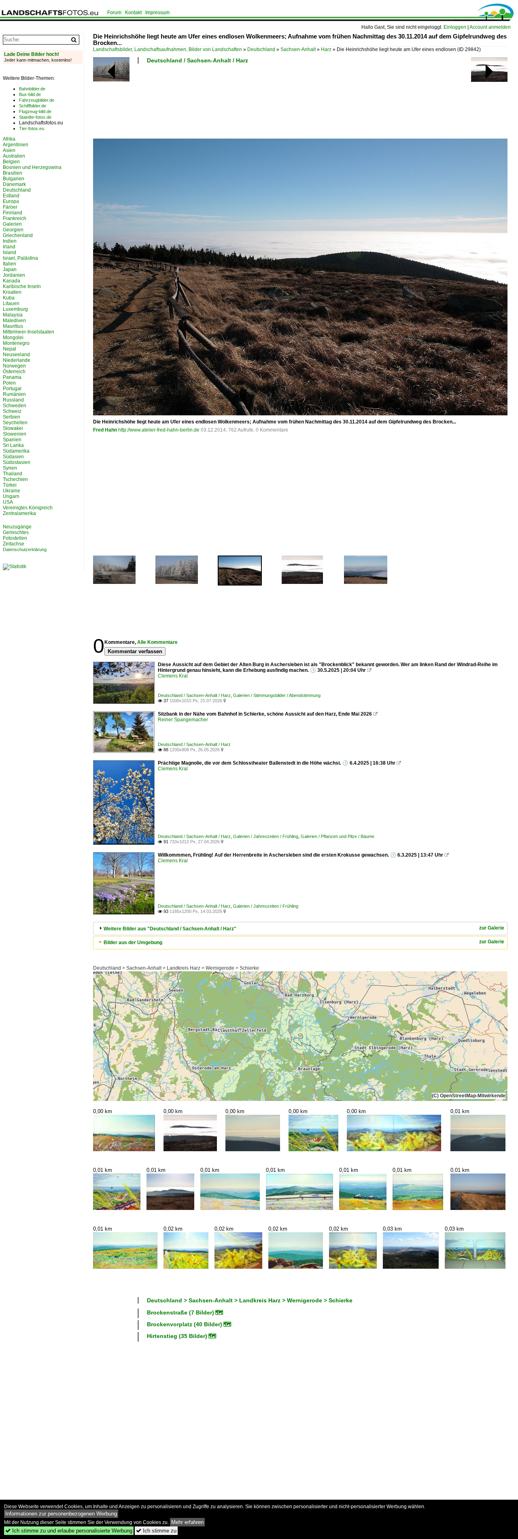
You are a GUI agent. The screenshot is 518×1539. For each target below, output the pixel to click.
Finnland (12, 213)
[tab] (300, 928)
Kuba (9, 298)
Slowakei (13, 428)
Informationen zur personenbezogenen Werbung (61, 1514)
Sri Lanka (13, 445)
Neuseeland (16, 354)
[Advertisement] (240, 104)
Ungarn (11, 496)
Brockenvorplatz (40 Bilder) (184, 1324)
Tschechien (15, 479)
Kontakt (133, 12)
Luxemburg (15, 309)
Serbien (11, 417)
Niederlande (16, 360)
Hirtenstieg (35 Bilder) (177, 1336)
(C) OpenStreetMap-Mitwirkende (468, 1096)
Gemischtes (16, 532)
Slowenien (14, 434)
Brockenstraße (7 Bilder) (180, 1312)
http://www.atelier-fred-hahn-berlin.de (159, 430)
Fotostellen (15, 538)
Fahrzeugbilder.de (36, 100)
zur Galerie (491, 928)
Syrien (10, 468)
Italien (9, 264)
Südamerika (16, 451)
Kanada (11, 281)
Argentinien (15, 144)
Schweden (14, 405)
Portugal (12, 388)
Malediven (14, 320)
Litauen (11, 303)
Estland (11, 196)
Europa (11, 201)
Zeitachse (13, 544)
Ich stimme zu (156, 1531)
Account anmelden (490, 27)
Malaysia (13, 315)
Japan (10, 269)
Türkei (10, 485)
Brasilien (12, 173)
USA (8, 502)
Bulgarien (13, 179)
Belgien (11, 162)
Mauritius (13, 326)
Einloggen (455, 27)
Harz (326, 49)
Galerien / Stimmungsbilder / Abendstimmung (277, 695)
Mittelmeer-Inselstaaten (28, 332)
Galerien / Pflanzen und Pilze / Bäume (337, 836)
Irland (9, 247)
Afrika (9, 139)
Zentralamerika (19, 513)
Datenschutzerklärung (25, 549)
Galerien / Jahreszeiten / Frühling (265, 836)
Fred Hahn (105, 430)
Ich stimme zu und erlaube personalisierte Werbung (68, 1531)
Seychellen (15, 422)
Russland (13, 400)
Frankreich (14, 218)
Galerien (12, 224)
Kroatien (12, 292)
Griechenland (18, 235)
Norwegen (14, 366)
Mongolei (13, 337)
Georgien (13, 230)
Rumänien (14, 394)
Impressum (157, 12)
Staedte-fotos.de (35, 117)
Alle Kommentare (157, 642)
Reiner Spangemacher (183, 719)
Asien (9, 150)
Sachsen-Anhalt (298, 49)
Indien (10, 241)
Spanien (12, 439)
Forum (114, 12)
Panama (12, 377)
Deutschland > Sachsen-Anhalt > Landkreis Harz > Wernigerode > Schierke (176, 968)
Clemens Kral (173, 676)
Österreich (14, 371)
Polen (9, 383)
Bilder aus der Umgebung (133, 942)
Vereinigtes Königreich (28, 508)
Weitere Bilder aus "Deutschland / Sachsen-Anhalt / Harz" (170, 929)
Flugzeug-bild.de (35, 111)
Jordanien (14, 275)
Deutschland (261, 49)
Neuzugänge (17, 527)
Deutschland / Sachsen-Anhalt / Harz (197, 60)
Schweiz (12, 411)
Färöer (10, 207)
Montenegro (16, 343)
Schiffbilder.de (32, 105)
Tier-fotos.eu (31, 128)
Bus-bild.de (30, 94)
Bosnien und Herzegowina (32, 167)
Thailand (12, 474)
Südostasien (16, 462)
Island (9, 252)
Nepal (9, 349)
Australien (14, 156)
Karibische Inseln (22, 286)
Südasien (13, 457)
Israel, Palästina (20, 258)
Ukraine (11, 491)
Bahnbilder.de (32, 88)
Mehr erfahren (187, 1522)
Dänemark (14, 184)
